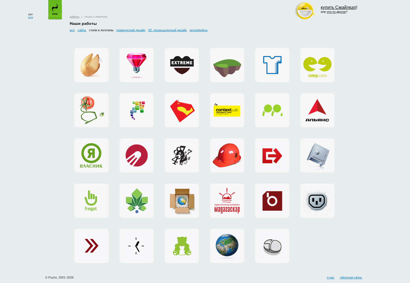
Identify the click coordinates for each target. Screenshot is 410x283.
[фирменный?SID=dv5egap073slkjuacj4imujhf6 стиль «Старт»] (137, 155)
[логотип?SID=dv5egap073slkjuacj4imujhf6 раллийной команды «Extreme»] (182, 65)
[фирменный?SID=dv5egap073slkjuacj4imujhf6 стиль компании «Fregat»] (91, 201)
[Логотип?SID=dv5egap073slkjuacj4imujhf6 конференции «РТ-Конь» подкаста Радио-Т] (182, 110)
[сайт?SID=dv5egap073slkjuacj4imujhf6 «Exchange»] (91, 246)
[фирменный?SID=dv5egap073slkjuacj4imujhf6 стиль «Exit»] (272, 155)
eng (30, 17)
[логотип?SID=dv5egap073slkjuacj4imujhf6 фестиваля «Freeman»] (182, 155)
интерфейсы (199, 30)
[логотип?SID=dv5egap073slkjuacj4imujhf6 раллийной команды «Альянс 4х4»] (317, 110)
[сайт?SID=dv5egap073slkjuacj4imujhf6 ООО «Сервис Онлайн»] (272, 246)
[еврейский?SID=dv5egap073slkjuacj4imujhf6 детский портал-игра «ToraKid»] (227, 65)
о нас (330, 277)
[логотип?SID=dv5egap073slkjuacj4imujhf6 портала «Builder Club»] (227, 155)
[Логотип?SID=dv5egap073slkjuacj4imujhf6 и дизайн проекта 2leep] (317, 65)
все (72, 30)
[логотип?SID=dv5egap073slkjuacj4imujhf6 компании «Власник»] (91, 155)
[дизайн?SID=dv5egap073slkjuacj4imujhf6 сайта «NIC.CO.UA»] (227, 246)
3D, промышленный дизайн (167, 30)
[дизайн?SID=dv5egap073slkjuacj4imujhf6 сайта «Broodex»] (272, 201)
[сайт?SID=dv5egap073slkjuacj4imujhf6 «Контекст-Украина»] (137, 246)
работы (74, 16)
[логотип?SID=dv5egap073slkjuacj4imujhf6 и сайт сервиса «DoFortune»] (91, 65)
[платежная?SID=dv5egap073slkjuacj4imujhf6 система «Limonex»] (182, 201)
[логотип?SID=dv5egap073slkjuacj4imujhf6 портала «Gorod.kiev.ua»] (137, 201)
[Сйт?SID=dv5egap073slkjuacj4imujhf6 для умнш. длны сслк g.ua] (91, 110)
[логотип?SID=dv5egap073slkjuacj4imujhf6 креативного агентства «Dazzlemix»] (137, 65)
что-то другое (336, 11)
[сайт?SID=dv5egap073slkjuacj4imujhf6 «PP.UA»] (272, 110)
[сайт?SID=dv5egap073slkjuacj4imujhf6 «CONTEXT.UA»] (227, 110)
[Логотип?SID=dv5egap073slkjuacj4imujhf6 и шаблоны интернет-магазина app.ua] (137, 110)
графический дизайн (130, 30)
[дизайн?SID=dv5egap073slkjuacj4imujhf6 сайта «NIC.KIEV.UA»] (317, 155)
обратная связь (351, 277)
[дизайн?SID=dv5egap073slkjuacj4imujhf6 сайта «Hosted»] (317, 201)
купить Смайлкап (338, 7)
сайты (82, 30)
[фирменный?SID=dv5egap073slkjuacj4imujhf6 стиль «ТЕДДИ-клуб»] (182, 246)
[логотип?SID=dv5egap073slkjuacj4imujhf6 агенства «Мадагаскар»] (227, 201)
